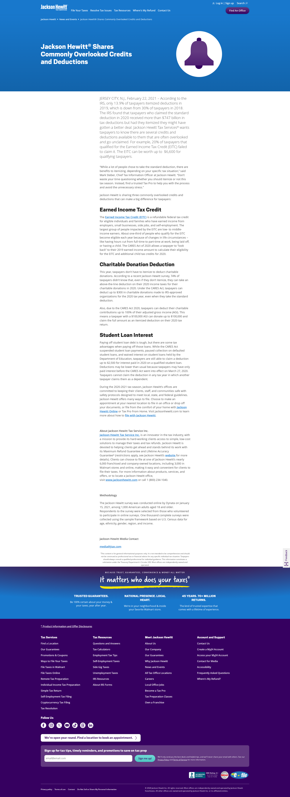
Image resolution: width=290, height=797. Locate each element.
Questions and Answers (106, 643)
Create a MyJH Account (210, 649)
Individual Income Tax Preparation (60, 684)
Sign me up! (145, 758)
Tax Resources (102, 637)
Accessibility (204, 667)
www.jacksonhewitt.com (121, 480)
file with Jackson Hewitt (140, 415)
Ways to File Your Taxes (54, 661)
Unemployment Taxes (105, 673)
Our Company (153, 649)
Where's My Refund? (209, 679)
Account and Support (211, 637)
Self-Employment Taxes (106, 661)
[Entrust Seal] (225, 775)
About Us (150, 643)
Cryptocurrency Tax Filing (55, 702)
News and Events (68, 19)
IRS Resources (101, 679)
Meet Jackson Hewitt (159, 637)
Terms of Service (180, 759)
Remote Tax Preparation (55, 679)
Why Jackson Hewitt (156, 661)
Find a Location (49, 643)
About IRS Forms (102, 684)
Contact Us (203, 643)
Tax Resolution (49, 708)
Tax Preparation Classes (158, 696)
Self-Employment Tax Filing (56, 696)
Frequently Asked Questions (213, 673)
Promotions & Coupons (54, 655)
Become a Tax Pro (155, 690)
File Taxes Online (50, 673)
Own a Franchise (154, 702)
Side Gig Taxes (101, 667)
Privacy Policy (163, 759)
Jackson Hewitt (48, 19)
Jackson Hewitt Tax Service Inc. (120, 435)
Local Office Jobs (154, 684)
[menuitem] (242, 3)
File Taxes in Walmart (53, 667)
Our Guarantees (50, 649)
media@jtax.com (110, 546)
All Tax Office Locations (158, 673)
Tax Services (49, 637)
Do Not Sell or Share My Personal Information (97, 789)
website (170, 455)
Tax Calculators (101, 649)
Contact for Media (207, 661)
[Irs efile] (239, 775)
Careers (149, 679)
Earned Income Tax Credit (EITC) (126, 217)
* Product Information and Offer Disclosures (66, 626)
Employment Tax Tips (105, 655)
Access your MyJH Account (212, 655)
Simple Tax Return (51, 690)
